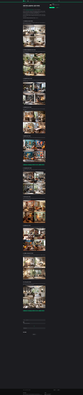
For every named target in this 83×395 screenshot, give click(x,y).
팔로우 (51, 7)
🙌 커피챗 (57, 7)
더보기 (34, 334)
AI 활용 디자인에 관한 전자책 (29, 9)
